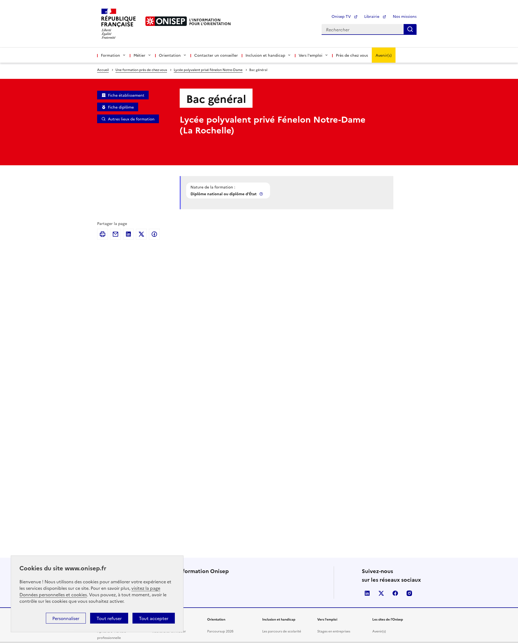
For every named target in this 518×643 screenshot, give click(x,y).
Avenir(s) (384, 55)
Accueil (103, 69)
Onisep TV (342, 16)
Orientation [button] (170, 55)
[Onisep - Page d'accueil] (166, 21)
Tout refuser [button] (109, 618)
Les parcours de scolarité (281, 631)
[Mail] (115, 234)
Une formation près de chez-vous (141, 69)
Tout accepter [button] (153, 618)
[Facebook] (154, 234)
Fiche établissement (126, 95)
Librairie (372, 16)
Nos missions (405, 16)
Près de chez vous (352, 55)
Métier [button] (139, 55)
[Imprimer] (102, 234)
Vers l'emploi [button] (310, 55)
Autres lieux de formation (131, 119)
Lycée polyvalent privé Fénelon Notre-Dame (208, 69)
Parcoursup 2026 (220, 631)
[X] (141, 234)
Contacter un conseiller (216, 55)
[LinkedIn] (128, 234)
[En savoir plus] (262, 193)
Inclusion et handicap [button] (265, 55)
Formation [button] (110, 55)
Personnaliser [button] (65, 618)
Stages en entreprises (333, 631)
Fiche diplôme (121, 107)
